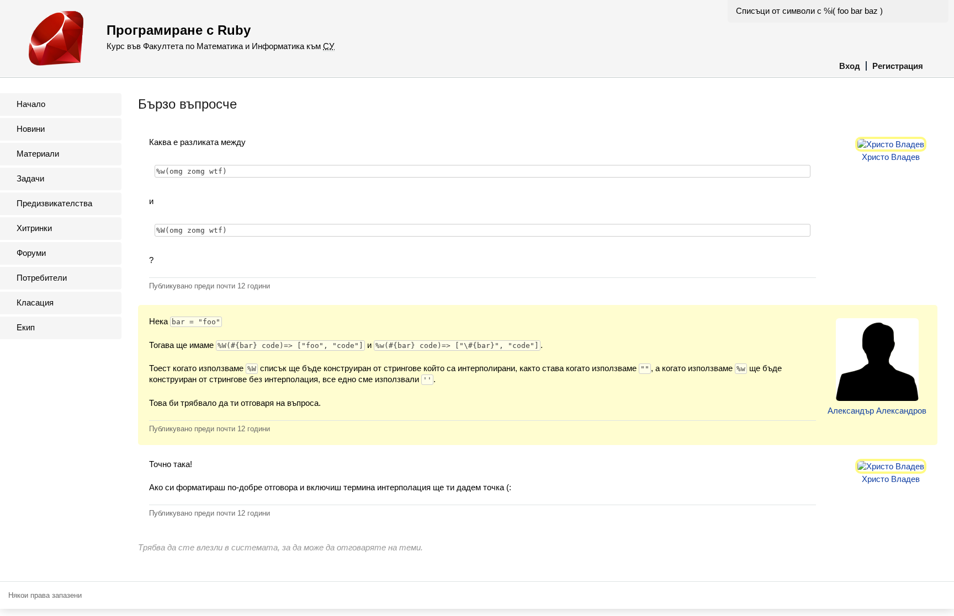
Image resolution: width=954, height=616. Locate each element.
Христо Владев (891, 157)
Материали (38, 153)
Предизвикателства (54, 203)
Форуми (31, 253)
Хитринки (34, 228)
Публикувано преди (209, 286)
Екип (26, 327)
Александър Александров (877, 410)
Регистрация (897, 66)
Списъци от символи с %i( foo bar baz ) (809, 10)
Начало (31, 104)
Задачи (30, 178)
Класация (35, 302)
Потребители (42, 277)
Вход (849, 66)
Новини (31, 128)
